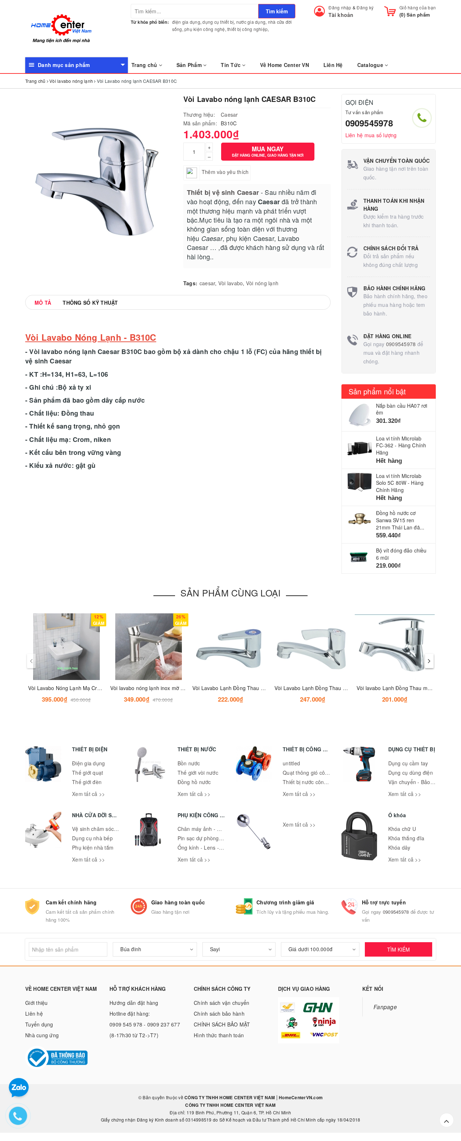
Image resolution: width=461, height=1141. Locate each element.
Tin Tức (231, 64)
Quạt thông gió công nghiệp (316, 772)
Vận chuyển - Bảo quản (416, 782)
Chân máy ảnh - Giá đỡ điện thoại (218, 828)
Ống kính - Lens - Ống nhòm (212, 847)
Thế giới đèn (87, 782)
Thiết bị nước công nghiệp (313, 782)
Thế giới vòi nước (198, 772)
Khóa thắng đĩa (406, 838)
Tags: (190, 283)
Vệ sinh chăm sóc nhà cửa (103, 828)
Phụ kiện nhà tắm (92, 847)
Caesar (229, 114)
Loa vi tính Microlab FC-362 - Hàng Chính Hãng (401, 445)
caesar (207, 283)
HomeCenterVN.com (300, 1097)
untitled (291, 763)
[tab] (43, 302)
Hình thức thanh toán (219, 1035)
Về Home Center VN (284, 64)
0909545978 (369, 123)
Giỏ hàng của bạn (417, 7)
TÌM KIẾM (398, 949)
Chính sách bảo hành (219, 1013)
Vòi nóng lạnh (262, 283)
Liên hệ (34, 1013)
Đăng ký (365, 7)
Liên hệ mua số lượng (371, 135)
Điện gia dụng (88, 763)
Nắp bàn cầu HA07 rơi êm (402, 409)
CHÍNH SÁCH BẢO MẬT (222, 1024)
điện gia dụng (186, 22)
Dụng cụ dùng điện (410, 772)
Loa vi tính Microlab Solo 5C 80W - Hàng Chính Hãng (400, 482)
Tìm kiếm (277, 11)
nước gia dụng (250, 22)
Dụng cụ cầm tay (408, 763)
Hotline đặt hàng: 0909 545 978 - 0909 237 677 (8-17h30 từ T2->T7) (144, 1024)
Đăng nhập (339, 7)
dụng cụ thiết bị (218, 22)
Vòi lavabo (230, 283)
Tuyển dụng (39, 1024)
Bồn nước (189, 763)
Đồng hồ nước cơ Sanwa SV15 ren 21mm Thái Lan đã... (400, 520)
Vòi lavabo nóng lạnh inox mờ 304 (149, 688)
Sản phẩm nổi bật (377, 391)
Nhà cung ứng (42, 1035)
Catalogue (371, 64)
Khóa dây (399, 847)
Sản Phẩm (189, 64)
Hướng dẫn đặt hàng (133, 1002)
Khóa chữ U (402, 828)
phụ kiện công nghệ (204, 29)
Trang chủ (145, 64)
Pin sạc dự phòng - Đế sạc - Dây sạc (221, 838)
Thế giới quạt (87, 772)
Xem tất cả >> (88, 793)
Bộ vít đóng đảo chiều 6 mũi (401, 554)
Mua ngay (268, 151)
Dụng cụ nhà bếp (92, 838)
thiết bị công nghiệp (247, 29)
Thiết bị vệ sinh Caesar (223, 192)
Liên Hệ (333, 64)
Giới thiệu (36, 1002)
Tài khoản (340, 14)
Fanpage (385, 1007)
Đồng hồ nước (194, 782)
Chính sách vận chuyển (221, 1002)
